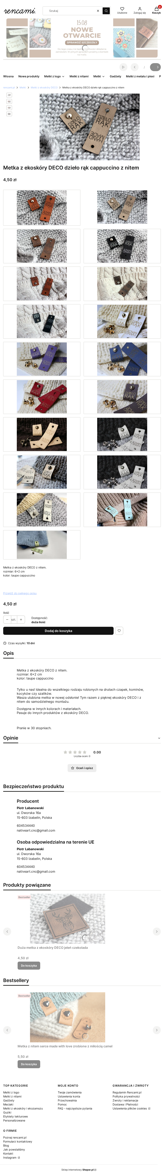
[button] (106, 10)
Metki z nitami (12, 1096)
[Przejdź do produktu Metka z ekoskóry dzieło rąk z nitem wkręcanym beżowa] (41, 434)
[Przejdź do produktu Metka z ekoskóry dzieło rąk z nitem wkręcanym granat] (122, 359)
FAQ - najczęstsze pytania (75, 1108)
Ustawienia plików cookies (130, 1108)
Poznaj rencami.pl (14, 1137)
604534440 (26, 826)
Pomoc (62, 1104)
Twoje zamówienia (70, 1092)
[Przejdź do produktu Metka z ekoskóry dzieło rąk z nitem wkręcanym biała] (122, 321)
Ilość (6, 612)
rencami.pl (9, 87)
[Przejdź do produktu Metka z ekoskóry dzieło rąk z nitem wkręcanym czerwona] (41, 397)
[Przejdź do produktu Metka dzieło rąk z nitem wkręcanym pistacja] (41, 544)
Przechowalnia (67, 1100)
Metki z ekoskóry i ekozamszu (23, 1108)
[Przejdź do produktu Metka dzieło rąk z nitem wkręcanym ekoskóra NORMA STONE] (122, 472)
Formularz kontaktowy (17, 1141)
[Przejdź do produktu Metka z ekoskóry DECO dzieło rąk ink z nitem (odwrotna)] (41, 321)
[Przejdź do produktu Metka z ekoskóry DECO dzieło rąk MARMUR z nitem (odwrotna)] (41, 510)
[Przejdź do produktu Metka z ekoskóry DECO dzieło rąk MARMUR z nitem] (41, 472)
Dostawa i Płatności (125, 1104)
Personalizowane (14, 1120)
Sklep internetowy (77, 1169)
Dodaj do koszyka (58, 631)
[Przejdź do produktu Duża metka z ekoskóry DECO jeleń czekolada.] (68, 919)
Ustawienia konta (69, 1096)
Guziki (7, 1112)
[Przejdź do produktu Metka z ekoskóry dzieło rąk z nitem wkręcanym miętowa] (122, 510)
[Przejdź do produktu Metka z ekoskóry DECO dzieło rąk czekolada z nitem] (41, 246)
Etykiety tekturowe (15, 1116)
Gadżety (8, 1100)
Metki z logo (11, 1092)
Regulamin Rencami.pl (127, 1092)
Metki (23, 87)
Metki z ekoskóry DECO (44, 87)
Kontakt (8, 1153)
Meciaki (8, 1104)
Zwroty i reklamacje (125, 1100)
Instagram (10, 1157)
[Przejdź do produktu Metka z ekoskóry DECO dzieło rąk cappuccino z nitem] (122, 208)
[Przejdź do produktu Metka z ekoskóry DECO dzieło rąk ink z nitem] (122, 246)
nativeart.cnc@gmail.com (36, 830)
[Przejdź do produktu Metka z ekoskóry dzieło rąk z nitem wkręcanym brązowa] (122, 397)
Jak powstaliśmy (14, 1149)
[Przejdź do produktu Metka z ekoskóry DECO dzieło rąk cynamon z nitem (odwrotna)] (41, 283)
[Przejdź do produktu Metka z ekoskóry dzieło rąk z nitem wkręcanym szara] (122, 434)
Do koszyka (29, 965)
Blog (6, 1145)
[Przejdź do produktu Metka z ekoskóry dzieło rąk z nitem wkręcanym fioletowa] (41, 359)
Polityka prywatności (126, 1096)
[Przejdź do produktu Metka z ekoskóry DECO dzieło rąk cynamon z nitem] (41, 208)
